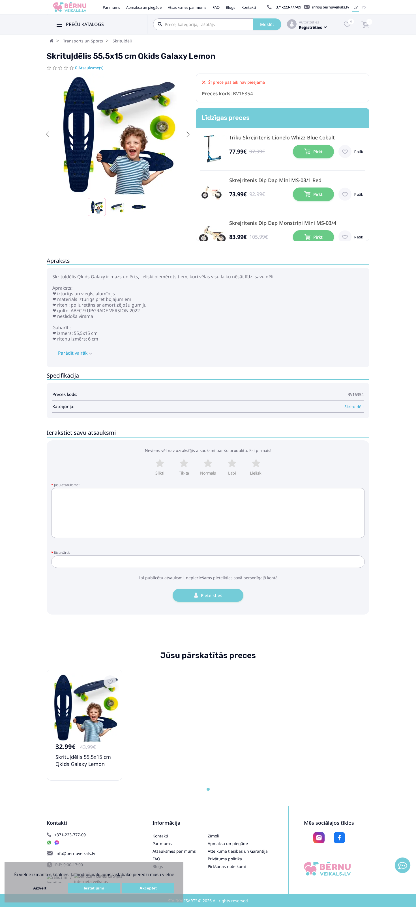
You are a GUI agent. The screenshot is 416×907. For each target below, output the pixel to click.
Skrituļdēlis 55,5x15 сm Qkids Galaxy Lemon (83, 760)
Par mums (111, 7)
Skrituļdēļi (122, 41)
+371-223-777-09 (287, 7)
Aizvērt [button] (39, 888)
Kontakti (248, 7)
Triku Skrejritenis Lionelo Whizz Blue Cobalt (282, 137)
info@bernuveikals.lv (330, 7)
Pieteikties (211, 595)
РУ (364, 7)
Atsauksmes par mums (187, 7)
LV (355, 7)
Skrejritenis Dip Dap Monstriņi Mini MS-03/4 (282, 223)
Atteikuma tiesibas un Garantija (238, 851)
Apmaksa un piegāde (144, 7)
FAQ (216, 7)
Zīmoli (213, 836)
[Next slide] (187, 134)
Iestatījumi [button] (94, 888)
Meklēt (267, 24)
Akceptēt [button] (148, 888)
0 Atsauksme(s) (89, 67)
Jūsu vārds (62, 552)
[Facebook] (339, 837)
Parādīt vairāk (73, 353)
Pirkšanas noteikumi (227, 866)
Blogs (230, 7)
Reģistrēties (310, 27)
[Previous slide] (48, 134)
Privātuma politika (225, 858)
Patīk (358, 151)
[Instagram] (319, 837)
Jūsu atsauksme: (67, 484)
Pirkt (318, 151)
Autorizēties (309, 22)
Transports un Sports (83, 41)
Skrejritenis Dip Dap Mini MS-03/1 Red (275, 180)
